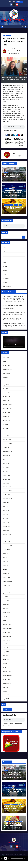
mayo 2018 (6, 652)
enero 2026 (6, 361)
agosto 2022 (6, 502)
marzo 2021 (6, 565)
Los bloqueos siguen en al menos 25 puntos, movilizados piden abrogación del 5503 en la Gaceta (14, 325)
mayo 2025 (6, 385)
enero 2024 (6, 436)
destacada (11, 188)
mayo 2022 (6, 514)
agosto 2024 (6, 420)
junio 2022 (6, 510)
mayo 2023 (6, 467)
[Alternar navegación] (13, 27)
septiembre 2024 (7, 416)
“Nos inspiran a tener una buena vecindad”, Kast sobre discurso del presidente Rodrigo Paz (13, 307)
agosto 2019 (6, 593)
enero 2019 (6, 620)
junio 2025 (6, 381)
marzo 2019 (6, 612)
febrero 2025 (6, 396)
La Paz (5, 266)
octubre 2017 (6, 679)
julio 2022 (5, 506)
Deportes (5, 251)
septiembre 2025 (7, 369)
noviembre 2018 (7, 628)
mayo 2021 (6, 561)
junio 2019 (6, 601)
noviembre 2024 (7, 408)
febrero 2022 (6, 526)
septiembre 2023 (7, 451)
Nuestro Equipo (22, 854)
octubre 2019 (6, 585)
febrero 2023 (6, 479)
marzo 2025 (6, 393)
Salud (4, 274)
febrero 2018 (6, 663)
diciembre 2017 (7, 671)
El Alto (9, 35)
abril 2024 (6, 428)
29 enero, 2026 (9, 794)
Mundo (5, 270)
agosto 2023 (6, 455)
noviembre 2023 (7, 444)
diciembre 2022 (7, 487)
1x (24, 858)
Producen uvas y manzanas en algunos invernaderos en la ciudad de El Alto (18, 142)
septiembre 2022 (7, 498)
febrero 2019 (6, 616)
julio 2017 (5, 691)
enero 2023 (6, 483)
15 (2, 858)
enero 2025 (6, 400)
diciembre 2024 (7, 404)
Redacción (13, 49)
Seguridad (6, 278)
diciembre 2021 (7, 534)
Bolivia (4, 35)
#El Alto (21, 51)
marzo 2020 (6, 577)
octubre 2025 (6, 365)
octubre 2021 (6, 542)
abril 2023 (5, 471)
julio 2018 (5, 644)
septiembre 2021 (7, 546)
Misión (3, 854)
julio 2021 (5, 553)
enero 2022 (6, 530)
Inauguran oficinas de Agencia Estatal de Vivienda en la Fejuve (9, 141)
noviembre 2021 (7, 538)
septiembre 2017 (7, 683)
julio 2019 (5, 597)
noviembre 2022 (7, 491)
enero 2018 (6, 667)
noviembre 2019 (7, 581)
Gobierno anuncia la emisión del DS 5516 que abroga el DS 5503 (13, 825)
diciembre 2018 (7, 624)
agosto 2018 (6, 640)
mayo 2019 (6, 604)
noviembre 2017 (7, 675)
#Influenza (11, 53)
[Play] (5, 858)
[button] (23, 26)
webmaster (17, 179)
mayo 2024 (6, 424)
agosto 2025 (6, 373)
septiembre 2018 (7, 636)
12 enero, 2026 (9, 827)
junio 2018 (6, 648)
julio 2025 (5, 377)
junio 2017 (6, 695)
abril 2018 (5, 655)
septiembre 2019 (7, 589)
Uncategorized (7, 286)
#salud (17, 53)
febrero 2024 (6, 432)
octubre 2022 (6, 495)
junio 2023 (6, 463)
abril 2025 (5, 389)
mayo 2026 (6, 357)
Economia (5, 259)
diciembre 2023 (7, 440)
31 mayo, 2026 (9, 777)
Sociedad (5, 282)
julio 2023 (5, 459)
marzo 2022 (6, 522)
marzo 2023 (6, 475)
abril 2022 (5, 518)
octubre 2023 (6, 447)
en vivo (7, 709)
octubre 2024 (7, 412)
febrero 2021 (6, 569)
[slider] (17, 858)
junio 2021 (6, 557)
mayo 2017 (6, 699)
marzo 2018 (6, 659)
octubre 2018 (6, 632)
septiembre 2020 (7, 573)
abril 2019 (5, 608)
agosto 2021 (6, 550)
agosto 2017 (6, 687)
